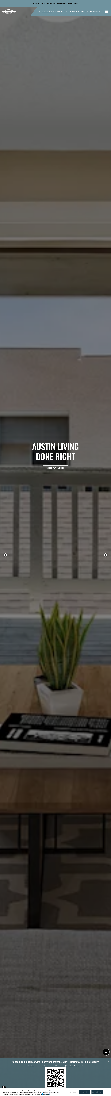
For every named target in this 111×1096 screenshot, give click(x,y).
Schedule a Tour (61, 11)
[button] (55, 3)
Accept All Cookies (97, 1092)
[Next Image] (106, 555)
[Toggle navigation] (106, 11)
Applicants (85, 11)
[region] (55, 1092)
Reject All (84, 1092)
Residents (74, 11)
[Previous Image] (5, 555)
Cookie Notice (46, 1094)
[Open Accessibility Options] (3, 1088)
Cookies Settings (72, 1092)
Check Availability (55, 468)
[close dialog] (108, 1061)
